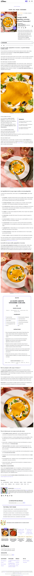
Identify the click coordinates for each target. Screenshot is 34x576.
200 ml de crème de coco (10, 318)
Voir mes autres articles (17, 488)
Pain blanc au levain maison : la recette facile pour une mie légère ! (16, 512)
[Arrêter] (4, 45)
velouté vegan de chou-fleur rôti (7, 476)
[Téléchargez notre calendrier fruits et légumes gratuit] (4, 523)
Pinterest (25, 28)
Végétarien (23, 9)
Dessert (2, 565)
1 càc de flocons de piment (23, 322)
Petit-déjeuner (3, 560)
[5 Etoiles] (22, 13)
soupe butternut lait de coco (12, 240)
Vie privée (25, 562)
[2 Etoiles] (19, 13)
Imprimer (17, 306)
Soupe (10, 9)
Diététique (18, 6)
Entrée (2, 562)
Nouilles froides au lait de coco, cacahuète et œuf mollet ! (15, 516)
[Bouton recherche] (29, 1)
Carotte (25, 482)
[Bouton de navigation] (32, 1)
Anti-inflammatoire (6, 482)
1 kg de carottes (9, 317)
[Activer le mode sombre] (26, 1)
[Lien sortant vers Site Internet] (9, 496)
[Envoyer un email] (11, 496)
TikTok (17, 565)
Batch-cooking (16, 482)
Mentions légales (26, 560)
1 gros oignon (8, 320)
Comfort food (29, 482)
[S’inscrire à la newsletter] (24, 502)
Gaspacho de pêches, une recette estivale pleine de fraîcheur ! (4, 539)
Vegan (17, 9)
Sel (18, 325)
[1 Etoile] (18, 13)
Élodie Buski (21, 23)
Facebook (22, 28)
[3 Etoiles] (20, 13)
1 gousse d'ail (20, 323)
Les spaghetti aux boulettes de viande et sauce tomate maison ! (2, 26)
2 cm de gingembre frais (10, 323)
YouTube (17, 564)
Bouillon (21, 482)
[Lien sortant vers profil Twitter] (4, 496)
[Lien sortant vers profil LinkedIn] (7, 496)
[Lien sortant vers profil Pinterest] (6, 496)
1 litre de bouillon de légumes (23, 317)
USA (14, 9)
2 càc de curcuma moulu (10, 322)
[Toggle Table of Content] (31, 42)
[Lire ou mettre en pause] (2, 45)
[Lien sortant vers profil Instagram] (2, 496)
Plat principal (3, 564)
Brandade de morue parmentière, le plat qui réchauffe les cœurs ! (32, 26)
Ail (1, 482)
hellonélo (15, 6)
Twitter (24, 28)
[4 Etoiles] (21, 13)
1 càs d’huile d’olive (21, 318)
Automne (11, 482)
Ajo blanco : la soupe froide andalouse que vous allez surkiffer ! (29, 540)
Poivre (7, 325)
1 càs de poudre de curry (22, 320)
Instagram (17, 560)
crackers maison (20, 142)
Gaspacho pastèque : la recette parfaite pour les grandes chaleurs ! (16, 514)
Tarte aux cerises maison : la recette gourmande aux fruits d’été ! (16, 509)
